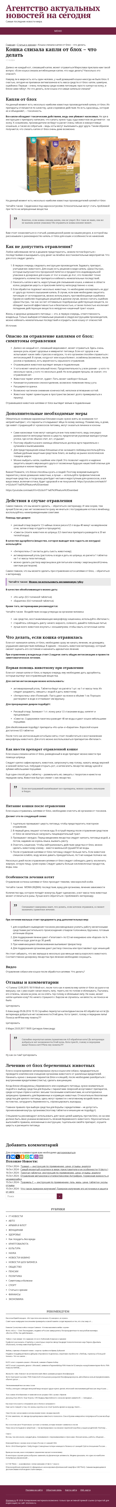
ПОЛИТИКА (15, 1276)
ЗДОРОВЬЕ (15, 1234)
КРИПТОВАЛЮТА (18, 1243)
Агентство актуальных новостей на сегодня (53, 11)
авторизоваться (66, 1152)
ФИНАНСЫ (15, 1294)
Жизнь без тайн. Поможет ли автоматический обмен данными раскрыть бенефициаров (40, 1374)
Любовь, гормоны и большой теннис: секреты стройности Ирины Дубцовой (35, 1350)
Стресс (8, 1434)
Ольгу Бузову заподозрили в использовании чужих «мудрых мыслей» (33, 1413)
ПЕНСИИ (13, 1271)
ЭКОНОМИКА (16, 1299)
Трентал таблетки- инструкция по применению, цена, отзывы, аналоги (61, 1172)
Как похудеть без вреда (22, 1239)
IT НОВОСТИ (16, 1216)
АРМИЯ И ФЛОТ (18, 1225)
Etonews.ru (11, 1500)
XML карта (85, 1490)
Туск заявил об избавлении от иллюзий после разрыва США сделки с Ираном (36, 1395)
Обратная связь (54, 1490)
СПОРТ (12, 1285)
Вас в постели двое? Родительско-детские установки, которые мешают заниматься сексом (42, 1425)
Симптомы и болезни (20, 1280)
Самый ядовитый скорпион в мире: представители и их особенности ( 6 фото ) (64, 1169)
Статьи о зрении (18, 1289)
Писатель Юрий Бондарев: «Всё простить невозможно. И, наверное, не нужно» (37, 1318)
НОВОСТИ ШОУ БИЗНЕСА (23, 1262)
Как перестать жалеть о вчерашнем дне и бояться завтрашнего (30, 1404)
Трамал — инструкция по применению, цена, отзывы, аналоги (56, 1166)
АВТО (12, 1220)
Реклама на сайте (34, 1490)
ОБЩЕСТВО (15, 1266)
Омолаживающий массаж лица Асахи (20, 1385)
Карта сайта (71, 1490)
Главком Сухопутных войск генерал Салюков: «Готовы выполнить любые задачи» (37, 1327)
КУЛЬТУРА (14, 1248)
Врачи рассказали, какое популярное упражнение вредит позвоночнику (34, 1452)
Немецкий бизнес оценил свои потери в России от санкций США (31, 1443)
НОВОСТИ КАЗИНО (19, 1257)
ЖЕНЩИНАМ (16, 1230)
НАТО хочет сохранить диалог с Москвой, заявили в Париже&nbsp (32, 1362)
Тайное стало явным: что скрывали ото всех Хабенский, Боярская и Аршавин (36, 1339)
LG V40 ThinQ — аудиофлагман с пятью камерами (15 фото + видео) (32, 1464)
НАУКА (12, 1253)
